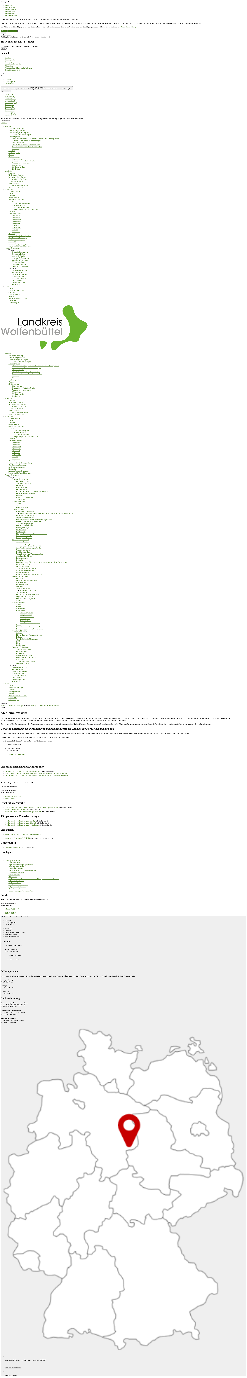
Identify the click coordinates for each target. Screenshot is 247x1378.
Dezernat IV (16, 222)
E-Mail (13, 758)
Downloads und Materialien (30, 623)
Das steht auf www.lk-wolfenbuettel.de (26, 145)
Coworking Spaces (22, 663)
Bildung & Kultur (18, 254)
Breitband (19, 495)
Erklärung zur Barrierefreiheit (15, 932)
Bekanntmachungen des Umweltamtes (29, 629)
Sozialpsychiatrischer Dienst (26, 568)
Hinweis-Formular (11, 934)
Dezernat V (16, 224)
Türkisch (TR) (10, 113)
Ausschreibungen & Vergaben (18, 133)
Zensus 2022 (12, 301)
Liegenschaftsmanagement (25, 493)
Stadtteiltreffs (21, 530)
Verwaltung (9, 189)
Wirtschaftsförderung (23, 649)
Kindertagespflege (26, 524)
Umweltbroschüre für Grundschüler (28, 627)
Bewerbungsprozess (19, 205)
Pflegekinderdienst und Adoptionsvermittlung (32, 534)
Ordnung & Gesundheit (20, 258)
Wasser (18, 625)
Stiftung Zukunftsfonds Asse (18, 185)
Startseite (8, 79)
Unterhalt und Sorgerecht (25, 511)
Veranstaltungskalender (16, 130)
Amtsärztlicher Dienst (24, 556)
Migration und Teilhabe (24, 596)
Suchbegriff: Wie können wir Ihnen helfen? (16, 37)
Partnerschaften (13, 183)
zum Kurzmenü (10, 14)
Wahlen (11, 296)
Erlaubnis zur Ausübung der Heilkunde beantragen (22, 771)
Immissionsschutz (22, 481)
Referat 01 (16, 226)
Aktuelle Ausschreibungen (21, 135)
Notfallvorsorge (13, 157)
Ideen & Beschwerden (20, 274)
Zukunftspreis (25, 619)
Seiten (19, 46)
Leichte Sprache (10, 82)
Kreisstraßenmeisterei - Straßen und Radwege (32, 491)
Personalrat (16, 232)
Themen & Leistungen (12, 248)
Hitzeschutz (16, 165)
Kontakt (11, 193)
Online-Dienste (17, 272)
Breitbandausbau (22, 651)
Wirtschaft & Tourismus (20, 266)
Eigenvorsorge (17, 159)
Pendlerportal (21, 645)
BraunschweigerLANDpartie (26, 657)
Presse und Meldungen (16, 128)
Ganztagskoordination (24, 538)
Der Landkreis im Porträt (17, 177)
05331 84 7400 (16, 754)
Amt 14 (15, 230)
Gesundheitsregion (22, 572)
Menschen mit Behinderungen (26, 580)
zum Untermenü (10, 12)
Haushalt (11, 234)
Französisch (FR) (11, 103)
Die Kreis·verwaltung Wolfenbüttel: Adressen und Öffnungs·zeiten (35, 139)
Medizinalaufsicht (22, 566)
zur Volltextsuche (11, 16)
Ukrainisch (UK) (10, 115)
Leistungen (12, 268)
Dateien (35, 46)
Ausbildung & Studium (20, 207)
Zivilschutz (16, 169)
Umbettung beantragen (13, 847)
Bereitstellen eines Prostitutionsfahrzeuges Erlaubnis (23, 812)
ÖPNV (18, 641)
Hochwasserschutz (18, 167)
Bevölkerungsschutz (23, 552)
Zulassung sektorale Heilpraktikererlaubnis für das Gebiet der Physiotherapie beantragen (36, 773)
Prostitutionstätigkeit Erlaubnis (15, 810)
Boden (18, 607)
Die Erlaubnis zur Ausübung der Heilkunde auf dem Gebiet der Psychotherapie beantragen (36, 775)
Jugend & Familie (18, 256)
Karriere (11, 201)
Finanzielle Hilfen (22, 584)
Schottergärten (21, 499)
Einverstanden (13, 31)
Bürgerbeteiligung (18, 276)
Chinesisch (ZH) (10, 99)
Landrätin (11, 173)
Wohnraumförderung (23, 483)
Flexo (18, 643)
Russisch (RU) (10, 109)
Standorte (8, 58)
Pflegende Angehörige (28, 590)
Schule (18, 503)
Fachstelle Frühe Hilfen (24, 526)
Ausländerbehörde (22, 542)
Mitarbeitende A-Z (15, 191)
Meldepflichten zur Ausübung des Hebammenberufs (23, 834)
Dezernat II (16, 218)
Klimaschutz (9, 66)
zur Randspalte (10, 7)
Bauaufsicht (20, 485)
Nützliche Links (25, 621)
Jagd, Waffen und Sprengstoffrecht (28, 548)
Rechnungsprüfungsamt (16, 240)
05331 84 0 (15, 955)
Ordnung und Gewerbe (24, 550)
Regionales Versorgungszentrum (27, 594)
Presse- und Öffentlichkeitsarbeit (19, 246)
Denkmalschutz (21, 487)
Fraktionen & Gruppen (16, 290)
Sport (18, 505)
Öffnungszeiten (10, 60)
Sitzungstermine (14, 294)
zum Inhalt (8, 5)
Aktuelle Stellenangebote (13, 64)
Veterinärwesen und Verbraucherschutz (29, 554)
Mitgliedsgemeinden (15, 181)
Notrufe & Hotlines (19, 278)
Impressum (8, 928)
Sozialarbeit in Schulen (24, 536)
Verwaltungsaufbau (15, 213)
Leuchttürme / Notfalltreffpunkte (23, 161)
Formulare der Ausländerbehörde (31, 546)
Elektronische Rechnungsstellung (20, 236)
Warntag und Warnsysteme (21, 163)
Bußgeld (19, 637)
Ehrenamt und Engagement (25, 598)
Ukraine (11, 155)
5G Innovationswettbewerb (25, 661)
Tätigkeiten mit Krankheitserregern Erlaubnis (20, 823)
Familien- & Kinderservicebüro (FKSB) (30, 522)
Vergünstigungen (22, 592)
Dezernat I (16, 216)
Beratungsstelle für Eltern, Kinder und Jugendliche (34, 520)
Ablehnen (4, 31)
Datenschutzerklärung (128, 27)
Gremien (11, 292)
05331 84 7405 (13, 796)
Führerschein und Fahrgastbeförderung (18, 68)
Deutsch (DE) (9, 95)
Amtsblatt (11, 151)
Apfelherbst (20, 659)
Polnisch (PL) (9, 107)
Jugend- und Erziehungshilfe (26, 518)
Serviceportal (9, 84)
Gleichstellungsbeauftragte (17, 238)
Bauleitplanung (21, 489)
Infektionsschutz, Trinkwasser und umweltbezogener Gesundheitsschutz (41, 562)
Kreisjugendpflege (22, 528)
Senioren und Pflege (23, 588)
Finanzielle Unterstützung (25, 515)
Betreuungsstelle (22, 558)
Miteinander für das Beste (17, 179)
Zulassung (8, 62)
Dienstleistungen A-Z (12, 70)
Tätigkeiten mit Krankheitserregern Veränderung (22, 825)
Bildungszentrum (22, 507)
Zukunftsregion (13, 303)
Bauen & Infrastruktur (20, 252)
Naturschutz (20, 609)
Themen (11, 250)
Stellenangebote (14, 153)
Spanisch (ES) (10, 111)
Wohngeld (19, 586)
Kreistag (11, 288)
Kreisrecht (12, 242)
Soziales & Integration (20, 260)
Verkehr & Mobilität (19, 264)
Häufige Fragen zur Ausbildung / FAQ (25, 209)
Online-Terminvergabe (16, 199)
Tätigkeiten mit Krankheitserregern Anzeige (20, 821)
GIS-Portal (16, 284)
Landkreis (8, 171)
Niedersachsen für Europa (17, 299)
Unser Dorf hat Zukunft (24, 497)
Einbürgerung (25, 544)
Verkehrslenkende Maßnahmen (27, 639)
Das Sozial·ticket (18, 143)
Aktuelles (8, 126)
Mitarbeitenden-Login (12, 936)
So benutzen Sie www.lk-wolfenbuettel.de (27, 147)
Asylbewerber (21, 582)
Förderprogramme (18, 282)
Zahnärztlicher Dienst (23, 564)
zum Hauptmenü (10, 10)
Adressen (27, 46)
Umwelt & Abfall (18, 262)
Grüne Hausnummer (27, 617)
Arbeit (18, 601)
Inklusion (15, 149)
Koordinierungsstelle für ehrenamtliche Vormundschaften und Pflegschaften (46, 513)
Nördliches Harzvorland (24, 655)
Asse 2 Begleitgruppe (16, 187)
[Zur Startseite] (44, 350)
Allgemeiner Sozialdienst (25, 570)
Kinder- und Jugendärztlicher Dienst (29, 574)
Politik (7, 286)
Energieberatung (26, 615)
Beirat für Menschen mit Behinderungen (26, 141)
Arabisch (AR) (10, 97)
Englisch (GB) (10, 101)
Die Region (20, 653)
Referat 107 (16, 228)
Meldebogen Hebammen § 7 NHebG (17, 838)
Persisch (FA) (9, 105)
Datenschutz (9, 930)
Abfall (18, 605)
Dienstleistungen (8, 46)
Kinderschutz (20, 532)
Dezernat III (16, 220)
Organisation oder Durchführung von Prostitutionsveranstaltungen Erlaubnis (31, 807)
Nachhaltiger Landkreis (16, 175)
